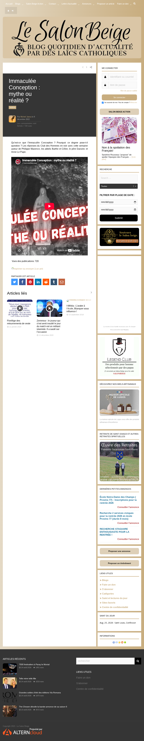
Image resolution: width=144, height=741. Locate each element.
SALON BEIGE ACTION (119, 112)
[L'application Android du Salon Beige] (125, 642)
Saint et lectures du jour (114, 598)
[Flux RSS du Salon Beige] (122, 642)
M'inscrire (133, 102)
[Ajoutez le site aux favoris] (119, 642)
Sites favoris (108, 603)
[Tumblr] (54, 282)
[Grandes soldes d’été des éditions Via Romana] (10, 701)
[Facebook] (22, 282)
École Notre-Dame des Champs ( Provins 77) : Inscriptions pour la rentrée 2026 (118, 500)
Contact (52, 4)
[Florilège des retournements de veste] (19, 316)
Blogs (17, 4)
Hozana (126, 329)
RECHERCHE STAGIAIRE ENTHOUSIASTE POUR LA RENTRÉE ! (114, 532)
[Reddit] (46, 282)
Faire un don (109, 585)
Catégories (108, 594)
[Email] (61, 282)
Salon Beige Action (34, 4)
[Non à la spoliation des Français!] (119, 142)
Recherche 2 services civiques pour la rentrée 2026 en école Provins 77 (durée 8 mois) (116, 516)
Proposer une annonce (119, 551)
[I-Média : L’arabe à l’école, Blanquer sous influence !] (79, 299)
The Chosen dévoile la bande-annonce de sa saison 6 (43, 707)
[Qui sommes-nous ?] (114, 642)
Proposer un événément (119, 563)
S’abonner (107, 589)
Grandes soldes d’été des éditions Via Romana (40, 692)
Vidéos (12, 107)
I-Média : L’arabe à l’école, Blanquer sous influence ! (78, 309)
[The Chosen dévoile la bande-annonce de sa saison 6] (10, 716)
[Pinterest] (30, 282)
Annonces (86, 4)
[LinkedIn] (38, 282)
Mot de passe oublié (129, 91)
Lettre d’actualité (69, 4)
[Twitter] (14, 282)
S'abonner (82, 683)
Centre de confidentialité (115, 607)
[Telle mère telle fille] (10, 687)
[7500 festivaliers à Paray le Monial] (10, 673)
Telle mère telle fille (27, 678)
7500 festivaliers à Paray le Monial (34, 664)
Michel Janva (26, 117)
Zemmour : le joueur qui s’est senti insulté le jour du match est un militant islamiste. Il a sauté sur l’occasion (49, 326)
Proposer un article (105, 4)
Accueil (9, 4)
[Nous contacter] (116, 642)
